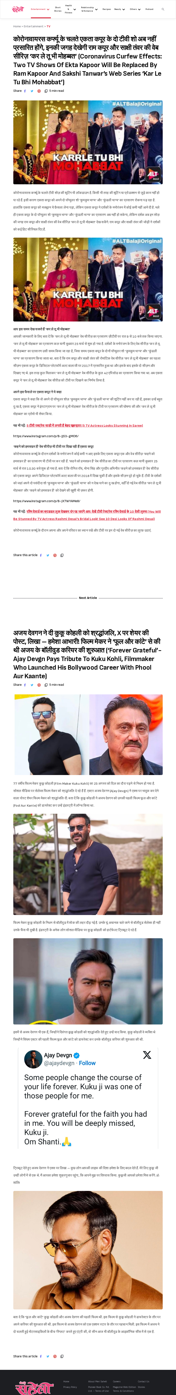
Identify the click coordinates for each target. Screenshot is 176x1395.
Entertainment (38, 9)
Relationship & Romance (87, 9)
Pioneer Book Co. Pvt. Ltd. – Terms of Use (99, 1389)
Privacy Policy (70, 1387)
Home (66, 1381)
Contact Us (143, 1381)
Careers (117, 1381)
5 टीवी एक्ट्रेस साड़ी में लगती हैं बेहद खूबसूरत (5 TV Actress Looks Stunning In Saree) (85, 426)
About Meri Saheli (97, 1381)
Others (133, 9)
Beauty (117, 9)
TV (48, 26)
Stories (141, 1387)
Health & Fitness (68, 9)
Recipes (107, 9)
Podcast (149, 9)
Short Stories (57, 9)
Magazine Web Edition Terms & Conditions (124, 1389)
